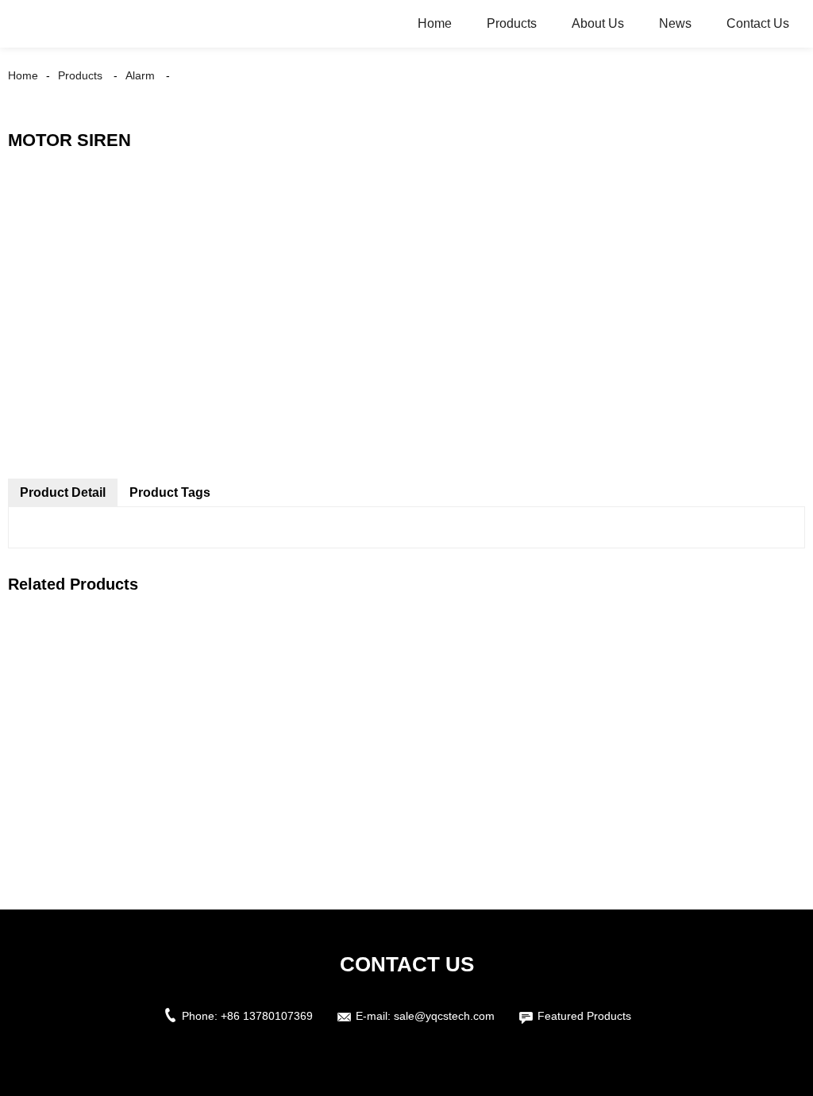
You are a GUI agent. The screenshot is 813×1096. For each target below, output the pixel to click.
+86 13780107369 (267, 1015)
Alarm (140, 75)
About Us (598, 23)
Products (512, 23)
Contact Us (757, 23)
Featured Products (584, 1015)
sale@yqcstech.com (444, 1015)
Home (435, 23)
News (675, 23)
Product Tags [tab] (169, 492)
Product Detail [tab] (63, 492)
